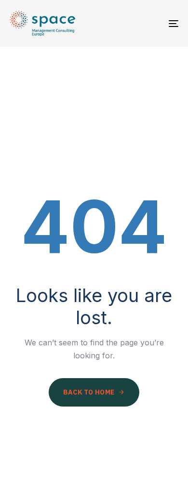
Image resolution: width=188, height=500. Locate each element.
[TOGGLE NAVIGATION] (150, 23)
